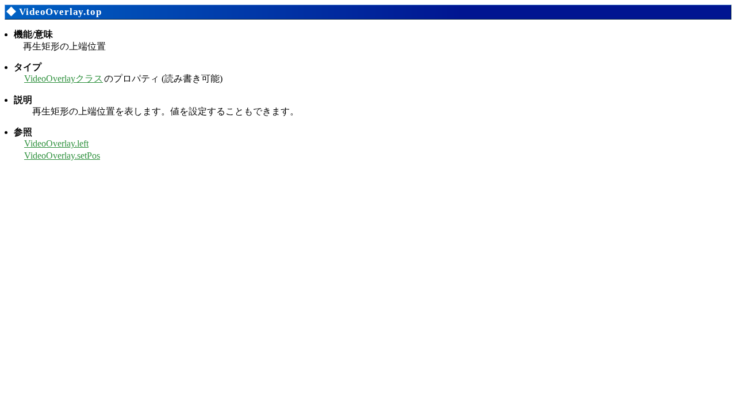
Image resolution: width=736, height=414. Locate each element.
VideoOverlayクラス (63, 78)
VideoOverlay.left (56, 143)
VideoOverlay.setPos (62, 155)
